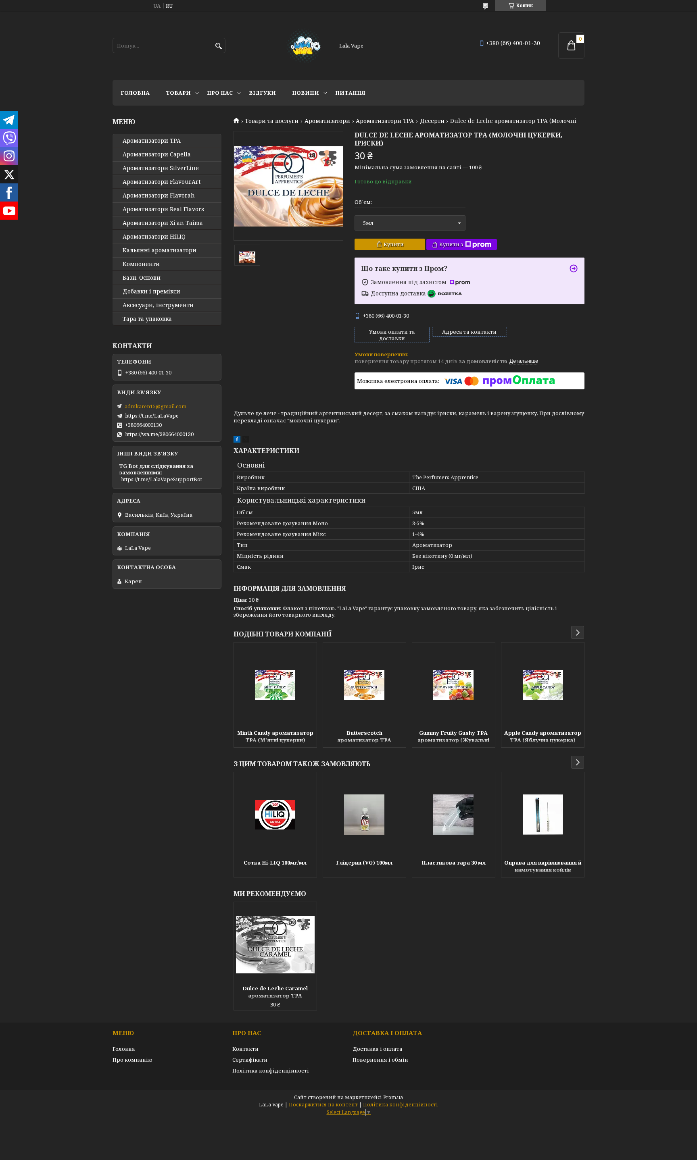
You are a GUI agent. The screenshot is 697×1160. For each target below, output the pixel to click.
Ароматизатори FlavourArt (161, 181)
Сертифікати (249, 1059)
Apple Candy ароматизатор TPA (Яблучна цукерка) (542, 736)
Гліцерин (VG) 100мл (364, 862)
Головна (135, 92)
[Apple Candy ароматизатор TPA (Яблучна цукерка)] (542, 684)
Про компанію (132, 1059)
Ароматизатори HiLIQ (154, 236)
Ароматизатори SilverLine (161, 168)
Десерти (432, 121)
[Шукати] (218, 46)
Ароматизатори (327, 121)
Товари (178, 92)
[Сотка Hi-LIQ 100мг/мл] (275, 814)
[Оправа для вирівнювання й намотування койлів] (542, 814)
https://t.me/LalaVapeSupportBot (161, 479)
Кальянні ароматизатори (159, 250)
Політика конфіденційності (270, 1070)
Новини (305, 92)
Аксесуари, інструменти (158, 305)
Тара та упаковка (147, 318)
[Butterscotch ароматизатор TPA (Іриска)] (364, 684)
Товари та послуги (271, 121)
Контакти (245, 1048)
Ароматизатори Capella (157, 154)
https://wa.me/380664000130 (159, 434)
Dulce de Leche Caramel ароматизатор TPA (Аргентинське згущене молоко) (275, 993)
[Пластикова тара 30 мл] (453, 814)
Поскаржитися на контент (323, 1104)
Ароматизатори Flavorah (159, 195)
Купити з (451, 244)
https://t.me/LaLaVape (152, 415)
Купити (394, 244)
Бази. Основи (142, 277)
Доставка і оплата (378, 1048)
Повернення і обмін (380, 1059)
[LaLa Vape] (303, 45)
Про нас (220, 92)
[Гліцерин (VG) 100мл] (364, 814)
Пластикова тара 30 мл (454, 862)
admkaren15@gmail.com (155, 406)
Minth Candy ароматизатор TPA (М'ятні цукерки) (275, 736)
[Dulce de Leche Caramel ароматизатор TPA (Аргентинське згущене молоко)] (275, 944)
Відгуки (262, 92)
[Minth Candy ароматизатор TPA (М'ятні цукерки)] (275, 684)
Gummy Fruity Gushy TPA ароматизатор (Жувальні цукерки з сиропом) (453, 737)
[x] (245, 440)
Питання (350, 92)
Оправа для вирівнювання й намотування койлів (542, 866)
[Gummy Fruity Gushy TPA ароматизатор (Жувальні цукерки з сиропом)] (453, 684)
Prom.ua (393, 1097)
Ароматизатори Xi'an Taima (163, 223)
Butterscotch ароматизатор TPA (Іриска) (364, 737)
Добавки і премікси (151, 291)
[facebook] (237, 440)
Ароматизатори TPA (385, 121)
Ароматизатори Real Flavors (163, 209)
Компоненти (141, 264)
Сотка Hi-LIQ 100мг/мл (275, 862)
